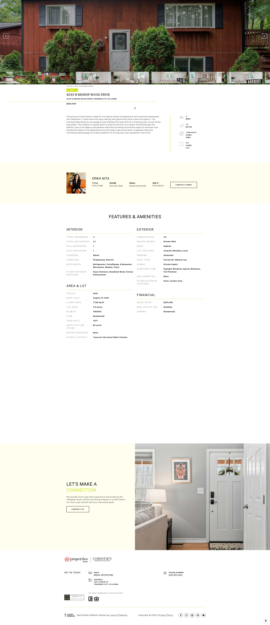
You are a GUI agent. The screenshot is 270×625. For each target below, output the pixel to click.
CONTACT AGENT (184, 185)
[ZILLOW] (192, 615)
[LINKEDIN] (198, 615)
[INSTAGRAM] (186, 615)
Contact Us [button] (78, 509)
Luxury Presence (118, 615)
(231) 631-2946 (116, 186)
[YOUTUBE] (203, 615)
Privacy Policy (165, 615)
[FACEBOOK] (181, 615)
